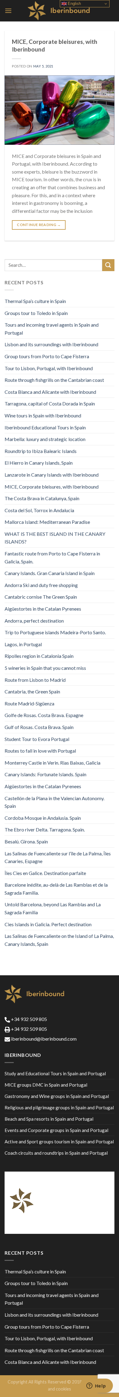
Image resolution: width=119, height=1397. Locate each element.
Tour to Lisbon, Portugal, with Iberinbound (49, 368)
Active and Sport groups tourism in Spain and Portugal (59, 1141)
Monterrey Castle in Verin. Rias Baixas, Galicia (52, 763)
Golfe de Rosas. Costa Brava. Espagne (44, 715)
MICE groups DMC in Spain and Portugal (46, 1085)
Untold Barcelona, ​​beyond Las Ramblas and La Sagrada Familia (53, 908)
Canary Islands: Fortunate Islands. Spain (45, 774)
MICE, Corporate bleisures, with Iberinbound (52, 486)
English (74, 3)
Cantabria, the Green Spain (32, 691)
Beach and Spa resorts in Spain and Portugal (49, 1119)
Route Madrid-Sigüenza (29, 703)
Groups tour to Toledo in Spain (36, 313)
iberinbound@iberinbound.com (43, 1039)
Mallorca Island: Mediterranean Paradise (47, 522)
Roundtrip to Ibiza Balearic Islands (41, 451)
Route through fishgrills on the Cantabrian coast (54, 380)
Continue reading (39, 224)
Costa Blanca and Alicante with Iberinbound (50, 392)
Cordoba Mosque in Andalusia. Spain (43, 818)
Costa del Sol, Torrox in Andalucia (39, 510)
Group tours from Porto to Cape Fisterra (47, 356)
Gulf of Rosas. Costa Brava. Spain (39, 727)
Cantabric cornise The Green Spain (41, 597)
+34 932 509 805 (28, 1019)
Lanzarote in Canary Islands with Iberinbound (52, 475)
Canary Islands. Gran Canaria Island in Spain (50, 573)
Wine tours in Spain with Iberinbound (43, 415)
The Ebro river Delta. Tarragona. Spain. (45, 829)
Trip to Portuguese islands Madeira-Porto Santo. (55, 632)
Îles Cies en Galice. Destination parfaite (45, 873)
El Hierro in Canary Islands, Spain (39, 463)
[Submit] (108, 265)
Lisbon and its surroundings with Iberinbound (51, 344)
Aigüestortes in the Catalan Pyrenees (43, 609)
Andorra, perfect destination (34, 621)
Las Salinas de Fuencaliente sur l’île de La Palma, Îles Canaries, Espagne (58, 857)
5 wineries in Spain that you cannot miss (45, 668)
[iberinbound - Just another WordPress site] (60, 10)
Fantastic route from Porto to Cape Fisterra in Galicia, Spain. (52, 557)
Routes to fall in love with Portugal (40, 751)
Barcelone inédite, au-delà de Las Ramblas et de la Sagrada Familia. (56, 889)
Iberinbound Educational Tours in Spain (45, 427)
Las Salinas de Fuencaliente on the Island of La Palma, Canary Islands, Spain (59, 940)
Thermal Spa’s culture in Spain (35, 301)
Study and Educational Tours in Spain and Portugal (55, 1073)
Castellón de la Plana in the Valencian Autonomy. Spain (54, 802)
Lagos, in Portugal (23, 644)
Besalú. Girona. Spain (26, 841)
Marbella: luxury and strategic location (45, 439)
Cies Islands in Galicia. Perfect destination (48, 924)
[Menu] (8, 10)
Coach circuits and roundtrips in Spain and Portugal (56, 1153)
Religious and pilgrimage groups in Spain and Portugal (59, 1107)
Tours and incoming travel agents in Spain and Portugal (52, 329)
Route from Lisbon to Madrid (35, 680)
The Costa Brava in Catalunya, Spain (42, 498)
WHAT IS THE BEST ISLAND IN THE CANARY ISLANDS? (55, 538)
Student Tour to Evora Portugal (37, 739)
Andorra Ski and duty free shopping (41, 585)
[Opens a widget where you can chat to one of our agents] (96, 1386)
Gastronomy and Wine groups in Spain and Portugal (57, 1096)
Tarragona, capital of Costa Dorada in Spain (50, 403)
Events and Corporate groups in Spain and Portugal (56, 1130)
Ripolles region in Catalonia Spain (39, 656)
